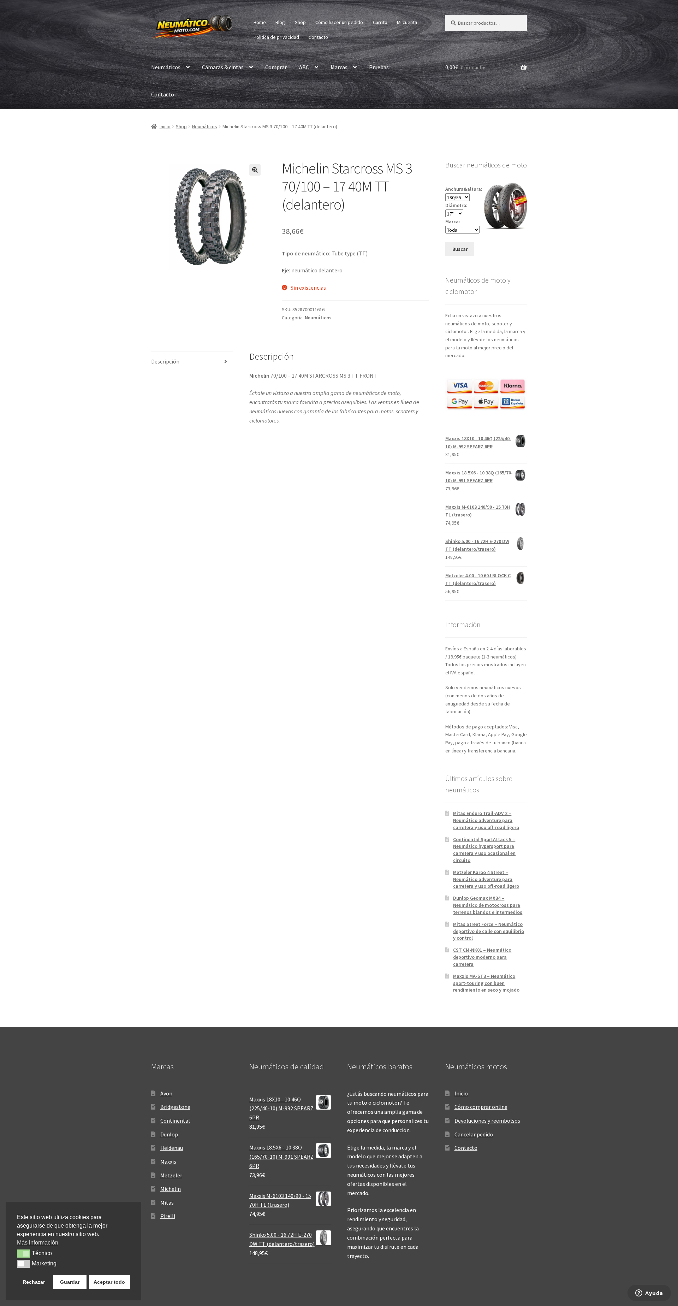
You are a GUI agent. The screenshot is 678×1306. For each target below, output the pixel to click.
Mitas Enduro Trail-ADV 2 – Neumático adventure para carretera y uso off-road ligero (486, 820)
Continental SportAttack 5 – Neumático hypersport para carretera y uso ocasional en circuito (484, 849)
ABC (304, 67)
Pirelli (167, 1215)
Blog (280, 22)
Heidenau (171, 1147)
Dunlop (169, 1134)
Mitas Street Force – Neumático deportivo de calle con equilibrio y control (488, 931)
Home (260, 22)
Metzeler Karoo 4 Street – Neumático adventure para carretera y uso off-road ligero (486, 879)
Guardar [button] (69, 1282)
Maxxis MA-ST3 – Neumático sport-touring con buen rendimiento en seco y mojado (486, 983)
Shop (300, 22)
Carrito (380, 22)
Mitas (167, 1202)
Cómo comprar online (480, 1106)
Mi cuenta (407, 22)
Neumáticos (165, 67)
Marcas (339, 67)
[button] (255, 170)
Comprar (276, 67)
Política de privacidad (276, 37)
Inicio (165, 126)
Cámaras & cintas (223, 67)
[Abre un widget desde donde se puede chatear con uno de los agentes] (649, 1293)
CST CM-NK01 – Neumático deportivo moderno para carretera (482, 957)
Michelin (170, 1188)
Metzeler (171, 1175)
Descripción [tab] (165, 361)
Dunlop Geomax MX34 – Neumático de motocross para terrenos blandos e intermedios (487, 905)
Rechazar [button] (34, 1282)
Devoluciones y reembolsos (487, 1120)
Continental (175, 1120)
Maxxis (168, 1161)
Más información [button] (37, 1243)
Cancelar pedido (473, 1134)
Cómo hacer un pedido (339, 22)
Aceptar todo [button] (109, 1282)
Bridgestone (175, 1106)
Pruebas (379, 67)
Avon (166, 1093)
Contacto (318, 37)
